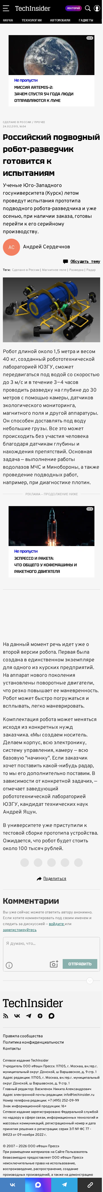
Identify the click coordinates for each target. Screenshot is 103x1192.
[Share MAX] (38, 1185)
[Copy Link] (90, 1185)
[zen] (40, 1016)
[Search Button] (88, 8)
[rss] (6, 1016)
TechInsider (33, 8)
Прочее (39, 122)
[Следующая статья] (51, 980)
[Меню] (6, 8)
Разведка (76, 270)
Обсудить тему (85, 261)
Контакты (12, 1048)
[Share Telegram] (64, 1185)
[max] (51, 1016)
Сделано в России (17, 122)
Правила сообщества (23, 1036)
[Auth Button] (97, 8)
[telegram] (28, 1016)
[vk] (17, 1016)
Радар (91, 270)
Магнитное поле (54, 270)
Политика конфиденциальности (33, 1042)
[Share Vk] (12, 1185)
